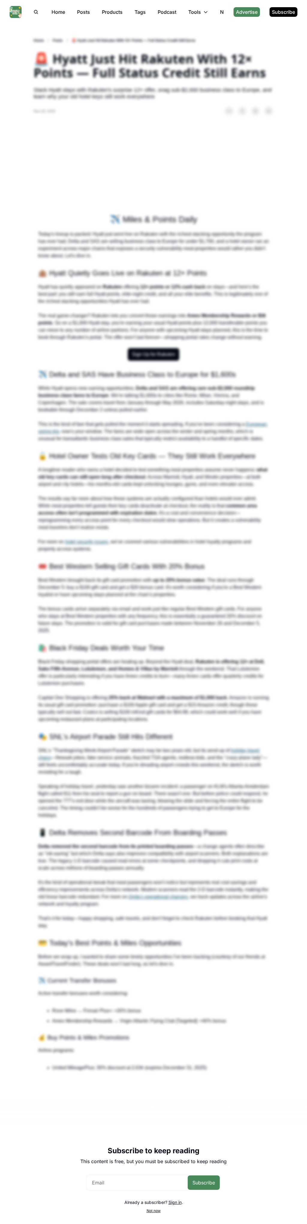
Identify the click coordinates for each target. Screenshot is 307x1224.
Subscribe (203, 1183)
